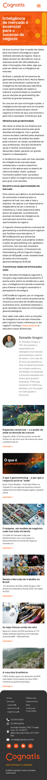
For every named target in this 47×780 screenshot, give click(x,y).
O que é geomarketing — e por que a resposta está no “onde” (23, 479)
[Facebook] (23, 746)
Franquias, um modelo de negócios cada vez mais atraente (23, 530)
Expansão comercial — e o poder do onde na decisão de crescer (23, 431)
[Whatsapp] (30, 746)
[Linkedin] (9, 746)
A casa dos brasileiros (15, 672)
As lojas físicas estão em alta (20, 627)
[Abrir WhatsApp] (40, 773)
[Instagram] (16, 746)
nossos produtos (29, 325)
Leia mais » (8, 446)
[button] (39, 6)
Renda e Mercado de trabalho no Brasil (21, 581)
